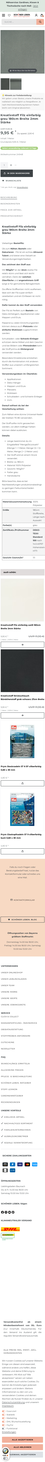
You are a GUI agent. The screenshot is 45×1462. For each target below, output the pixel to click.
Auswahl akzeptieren (22, 1454)
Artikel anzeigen (22, 645)
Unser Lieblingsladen (14, 979)
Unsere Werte (9, 998)
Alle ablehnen (23, 1447)
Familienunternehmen (17, 1130)
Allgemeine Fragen (12, 1070)
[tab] (8, 197)
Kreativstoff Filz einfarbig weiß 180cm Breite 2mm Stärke (21, 627)
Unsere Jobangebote (13, 1005)
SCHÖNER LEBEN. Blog (24, 920)
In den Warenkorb (18, 173)
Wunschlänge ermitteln (15, 1063)
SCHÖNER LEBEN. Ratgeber (16, 1083)
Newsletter (8, 1049)
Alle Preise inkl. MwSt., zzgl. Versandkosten (20, 1351)
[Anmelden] (36, 15)
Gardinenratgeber (12, 1096)
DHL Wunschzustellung (18, 1421)
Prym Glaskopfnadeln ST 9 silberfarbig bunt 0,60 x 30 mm (21, 836)
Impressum (8, 1406)
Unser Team (7, 985)
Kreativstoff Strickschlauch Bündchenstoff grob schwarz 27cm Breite (22, 697)
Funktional (11, 1428)
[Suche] (40, 22)
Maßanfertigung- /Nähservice (19, 1023)
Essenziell (11, 1411)
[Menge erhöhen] (11, 165)
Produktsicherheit (11, 216)
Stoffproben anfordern (15, 1036)
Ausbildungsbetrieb (16, 1136)
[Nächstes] (42, 51)
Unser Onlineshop (12, 972)
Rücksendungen (10, 1102)
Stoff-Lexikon (9, 1089)
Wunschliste (13, 181)
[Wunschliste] (9, 15)
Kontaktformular (24, 900)
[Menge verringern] (15, 165)
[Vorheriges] (2, 51)
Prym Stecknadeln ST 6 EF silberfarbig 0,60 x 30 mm (21, 768)
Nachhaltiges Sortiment (18, 1123)
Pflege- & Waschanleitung (16, 1076)
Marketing (11, 1418)
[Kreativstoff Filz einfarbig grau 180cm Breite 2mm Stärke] (6, 84)
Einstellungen (9, 1432)
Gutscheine (7, 1042)
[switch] (5, 1458)
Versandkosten (22, 187)
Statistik (10, 1415)
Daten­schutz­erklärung (13, 1402)
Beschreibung (8, 197)
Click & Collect (10, 1016)
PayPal (9, 1425)
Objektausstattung (12, 1029)
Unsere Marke (9, 992)
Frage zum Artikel (11, 210)
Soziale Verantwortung (18, 1143)
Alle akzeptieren (22, 1440)
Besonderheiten (10, 204)
